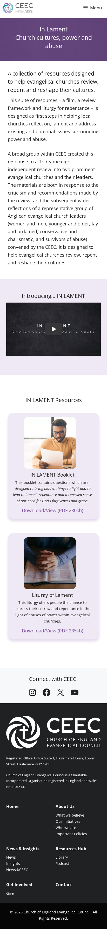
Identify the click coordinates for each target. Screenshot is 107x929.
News (11, 857)
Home (12, 806)
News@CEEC (17, 869)
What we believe (70, 815)
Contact (64, 884)
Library (62, 857)
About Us (65, 806)
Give (10, 893)
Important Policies (71, 833)
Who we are (66, 827)
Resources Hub (71, 849)
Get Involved (19, 884)
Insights (13, 863)
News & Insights (22, 849)
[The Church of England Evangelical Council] (18, 8)
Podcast (62, 863)
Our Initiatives (68, 821)
